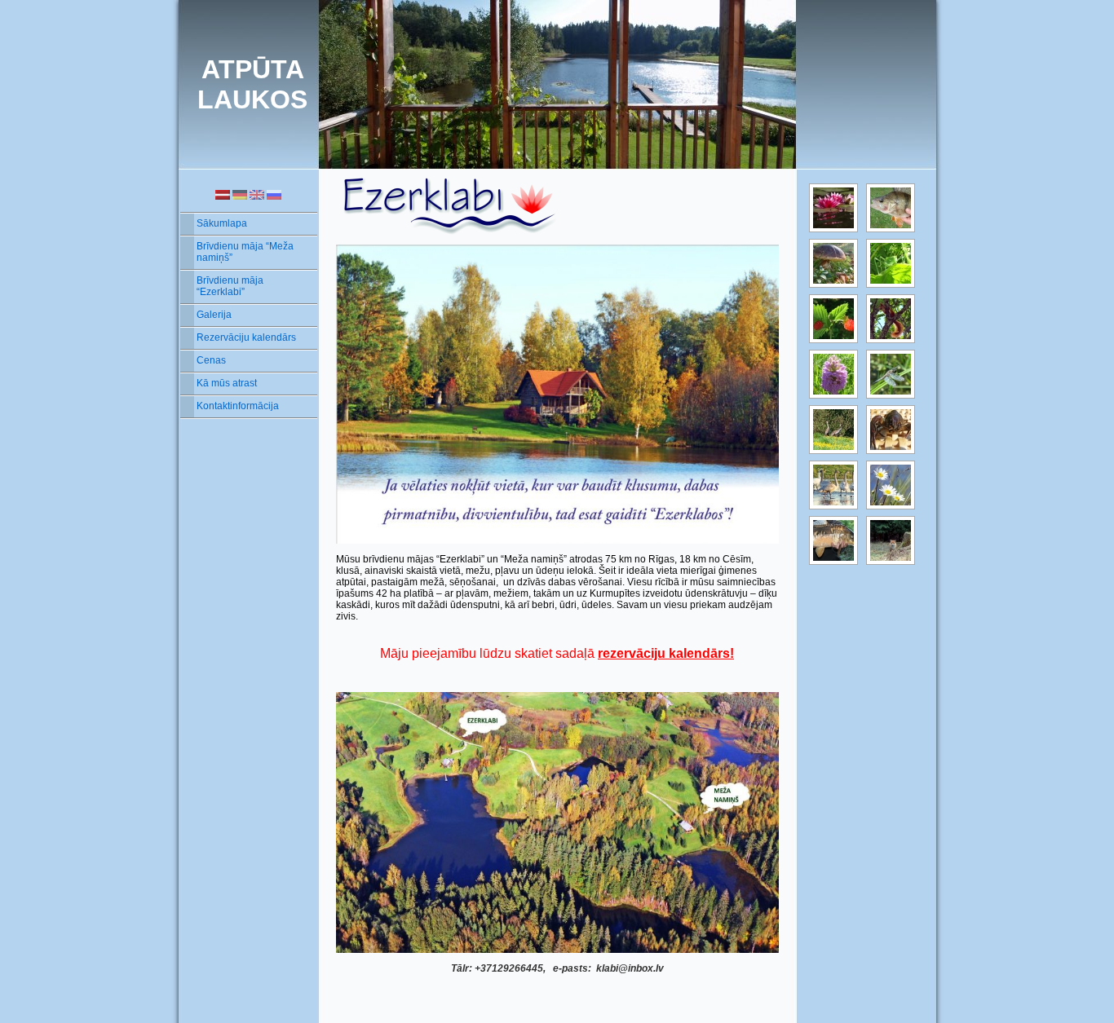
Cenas (211, 360)
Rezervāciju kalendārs (246, 337)
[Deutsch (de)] (239, 194)
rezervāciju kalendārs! (666, 653)
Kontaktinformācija (238, 406)
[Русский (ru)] (274, 194)
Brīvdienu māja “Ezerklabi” (230, 286)
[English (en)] (257, 194)
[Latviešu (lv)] (222, 194)
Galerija (214, 314)
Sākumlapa (222, 223)
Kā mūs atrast (227, 383)
